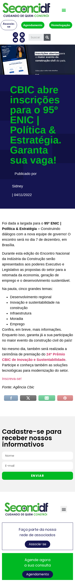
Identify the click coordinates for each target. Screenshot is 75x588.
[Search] (47, 37)
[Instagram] (15, 34)
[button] (63, 10)
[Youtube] (15, 40)
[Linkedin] (22, 40)
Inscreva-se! (12, 379)
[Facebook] (22, 34)
